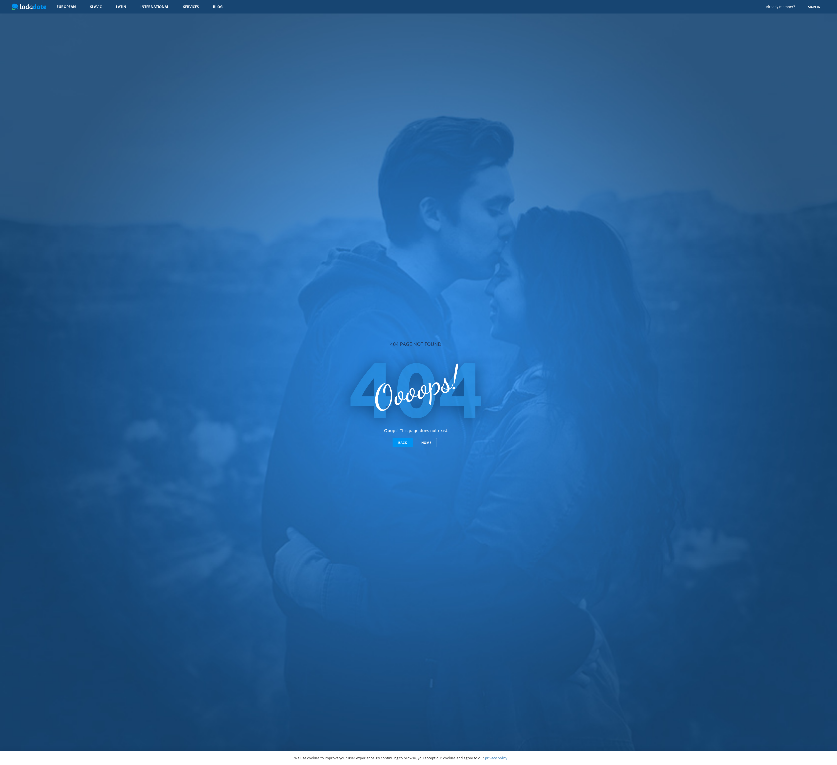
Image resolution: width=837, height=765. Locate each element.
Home (426, 442)
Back (402, 442)
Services (191, 6)
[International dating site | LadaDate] (29, 6)
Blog (218, 6)
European (66, 6)
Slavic (96, 6)
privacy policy (496, 758)
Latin (121, 6)
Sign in (814, 7)
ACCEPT (531, 758)
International (154, 6)
